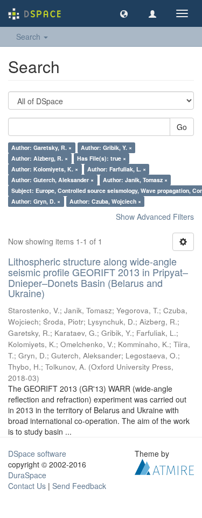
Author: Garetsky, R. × (41, 147)
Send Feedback (79, 485)
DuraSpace (27, 475)
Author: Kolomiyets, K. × (44, 169)
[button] (124, 13)
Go (182, 126)
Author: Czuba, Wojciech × (105, 201)
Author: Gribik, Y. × (106, 147)
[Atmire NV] (164, 466)
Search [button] (29, 36)
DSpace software (37, 453)
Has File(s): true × (101, 158)
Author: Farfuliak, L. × (116, 169)
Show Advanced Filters (155, 216)
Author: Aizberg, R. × (39, 158)
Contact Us (27, 485)
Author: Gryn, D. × (35, 201)
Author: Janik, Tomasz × (135, 180)
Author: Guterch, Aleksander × (52, 180)
